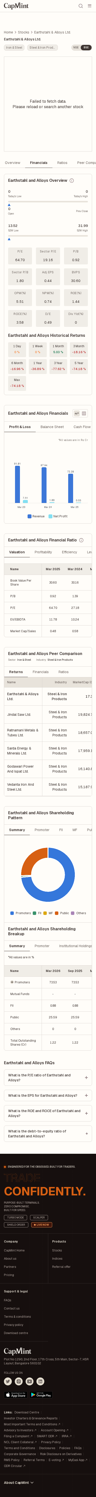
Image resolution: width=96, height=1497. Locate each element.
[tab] (20, 427)
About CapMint (16, 1482)
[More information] (71, 180)
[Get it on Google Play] (41, 1394)
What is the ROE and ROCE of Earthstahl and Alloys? (44, 1113)
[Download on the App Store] (16, 1394)
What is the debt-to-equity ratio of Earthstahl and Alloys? (37, 1133)
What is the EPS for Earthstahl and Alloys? (42, 1095)
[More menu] (89, 5)
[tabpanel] (48, 480)
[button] (23, 982)
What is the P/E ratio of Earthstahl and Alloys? (39, 1077)
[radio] (77, 413)
